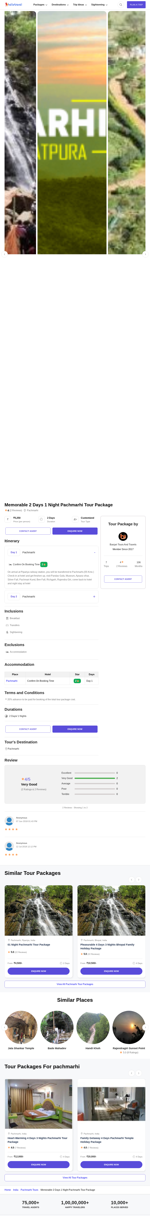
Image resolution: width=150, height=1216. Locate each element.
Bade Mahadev (57, 1048)
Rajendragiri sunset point (129, 1048)
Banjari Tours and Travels (123, 544)
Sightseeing (98, 4)
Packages (38, 4)
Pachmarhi (32, 510)
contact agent (28, 531)
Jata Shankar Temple (21, 1048)
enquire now (75, 531)
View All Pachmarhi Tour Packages (75, 984)
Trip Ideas (78, 4)
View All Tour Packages (75, 1177)
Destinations (59, 4)
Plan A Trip (136, 5)
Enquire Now (38, 971)
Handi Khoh (93, 1048)
